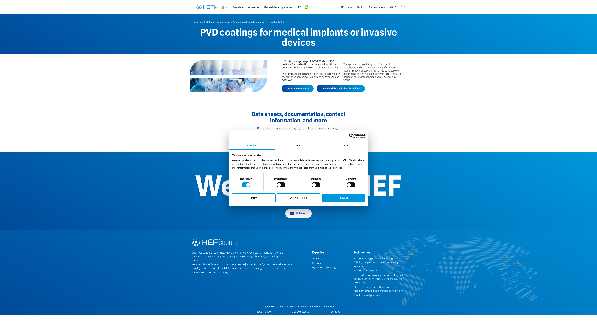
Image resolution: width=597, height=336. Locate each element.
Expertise (238, 7)
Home (195, 22)
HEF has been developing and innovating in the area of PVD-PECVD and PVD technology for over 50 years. (379, 279)
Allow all (343, 197)
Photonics (317, 263)
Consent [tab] (252, 145)
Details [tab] (298, 145)
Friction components (365, 270)
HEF (298, 7)
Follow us (301, 213)
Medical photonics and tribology (215, 22)
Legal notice (264, 311)
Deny (254, 197)
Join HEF (339, 7)
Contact (361, 7)
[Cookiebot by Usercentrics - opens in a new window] (351, 136)
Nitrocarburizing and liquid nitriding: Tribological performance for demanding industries (376, 262)
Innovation (254, 7)
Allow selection (298, 197)
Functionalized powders (367, 295)
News (350, 7)
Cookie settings (300, 311)
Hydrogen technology (324, 267)
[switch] (281, 184)
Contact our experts (298, 88)
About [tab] (345, 145)
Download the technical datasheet (340, 88)
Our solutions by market (278, 7)
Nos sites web (379, 7)
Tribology (317, 258)
